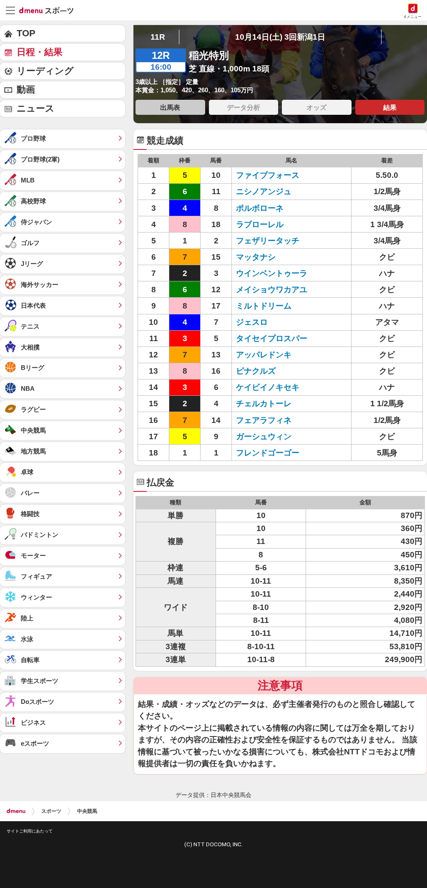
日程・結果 (40, 52)
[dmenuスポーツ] (49, 10)
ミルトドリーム (263, 305)
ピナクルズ (256, 371)
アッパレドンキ (263, 354)
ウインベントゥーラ (271, 273)
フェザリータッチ (267, 240)
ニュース (36, 108)
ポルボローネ (260, 208)
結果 (390, 107)
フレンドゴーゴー (267, 452)
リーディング (45, 71)
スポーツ (51, 811)
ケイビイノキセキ (267, 387)
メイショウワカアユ (271, 289)
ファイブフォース (267, 175)
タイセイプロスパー (271, 338)
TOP (26, 33)
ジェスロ (252, 322)
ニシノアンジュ (263, 191)
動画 (26, 89)
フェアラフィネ (263, 420)
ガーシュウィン (263, 436)
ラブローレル (260, 224)
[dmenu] (16, 811)
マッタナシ (256, 257)
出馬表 (170, 107)
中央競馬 (87, 811)
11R (158, 37)
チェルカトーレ (263, 403)
